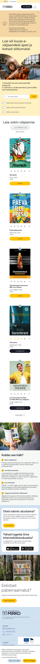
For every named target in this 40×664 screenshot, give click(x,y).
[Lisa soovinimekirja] (29, 171)
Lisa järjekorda (20, 351)
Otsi (33, 96)
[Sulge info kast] (38, 12)
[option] (20, 127)
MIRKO (6, 1)
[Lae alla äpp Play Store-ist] (27, 548)
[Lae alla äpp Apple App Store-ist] (12, 548)
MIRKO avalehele (8, 645)
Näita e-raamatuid (12, 112)
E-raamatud (12, 1)
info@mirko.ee (10, 628)
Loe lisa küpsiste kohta (9, 657)
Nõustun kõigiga (29, 661)
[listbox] (20, 128)
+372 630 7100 (10, 631)
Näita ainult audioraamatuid (15, 107)
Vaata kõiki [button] (18, 415)
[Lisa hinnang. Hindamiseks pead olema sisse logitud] (18, 171)
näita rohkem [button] (20, 132)
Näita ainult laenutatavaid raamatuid (18, 103)
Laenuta (20, 183)
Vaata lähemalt (9, 601)
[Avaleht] (8, 6)
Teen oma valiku (14, 661)
